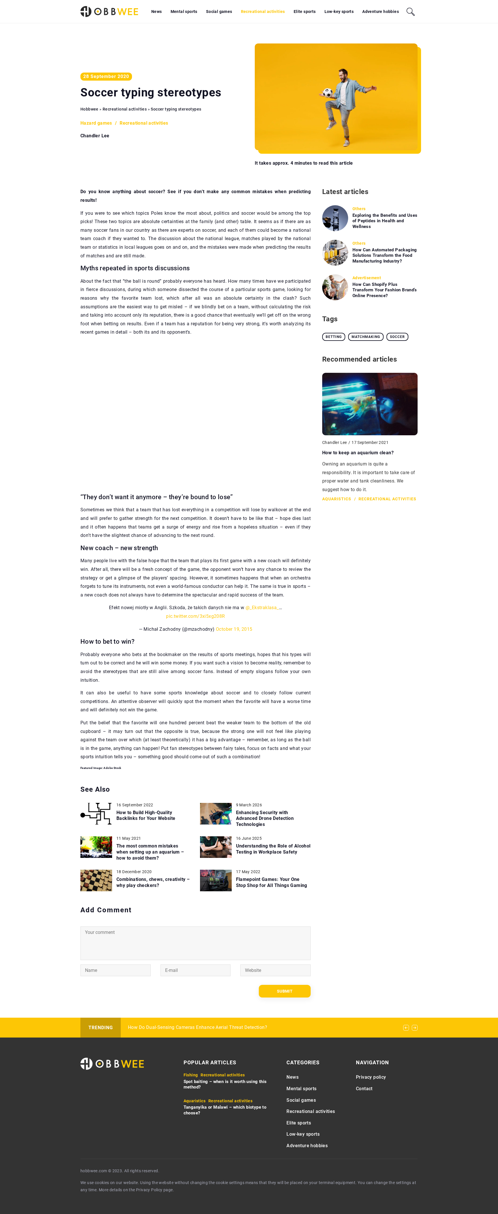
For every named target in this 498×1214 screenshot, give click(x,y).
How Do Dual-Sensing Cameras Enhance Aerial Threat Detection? (197, 1027)
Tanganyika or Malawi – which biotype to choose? (225, 1110)
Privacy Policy (149, 1190)
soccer (397, 337)
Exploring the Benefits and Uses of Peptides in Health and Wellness (384, 221)
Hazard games (96, 123)
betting (334, 337)
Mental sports (184, 11)
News (156, 11)
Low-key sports (339, 11)
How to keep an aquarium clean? (358, 452)
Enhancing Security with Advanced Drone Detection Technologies (265, 818)
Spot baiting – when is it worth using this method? (225, 1084)
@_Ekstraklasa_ (262, 607)
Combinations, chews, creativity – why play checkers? (153, 882)
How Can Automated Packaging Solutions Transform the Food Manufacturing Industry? (384, 255)
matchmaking (366, 337)
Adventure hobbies (380, 11)
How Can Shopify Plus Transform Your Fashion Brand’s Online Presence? (384, 290)
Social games (219, 11)
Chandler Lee (95, 135)
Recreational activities (263, 11)
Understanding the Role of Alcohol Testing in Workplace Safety (273, 849)
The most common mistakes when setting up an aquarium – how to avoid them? (150, 852)
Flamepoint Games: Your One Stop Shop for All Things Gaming (271, 882)
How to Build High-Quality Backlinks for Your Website (145, 815)
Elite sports (305, 11)
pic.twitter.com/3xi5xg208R (195, 616)
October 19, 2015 (234, 629)
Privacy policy (371, 1077)
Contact (364, 1088)
